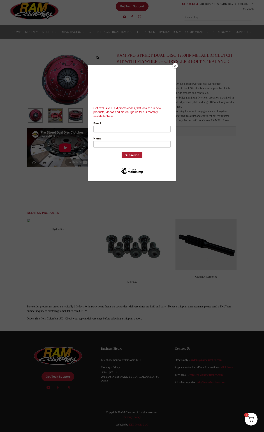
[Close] (175, 65)
